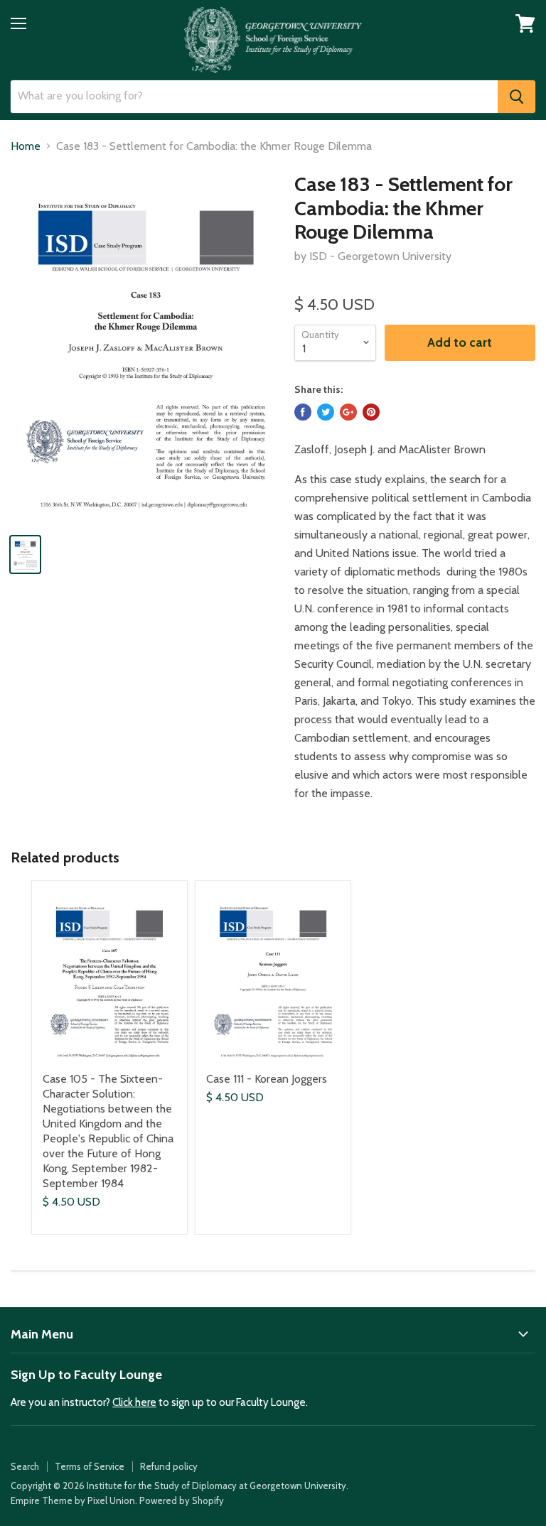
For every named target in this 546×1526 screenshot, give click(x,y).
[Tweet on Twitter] (325, 412)
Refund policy (169, 1466)
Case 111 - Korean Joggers (266, 1079)
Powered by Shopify (181, 1500)
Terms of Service (89, 1466)
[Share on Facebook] (302, 412)
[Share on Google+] (348, 412)
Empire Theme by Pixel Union (73, 1500)
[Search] (516, 96)
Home (26, 146)
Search (25, 1466)
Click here (134, 1402)
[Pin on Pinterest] (371, 412)
